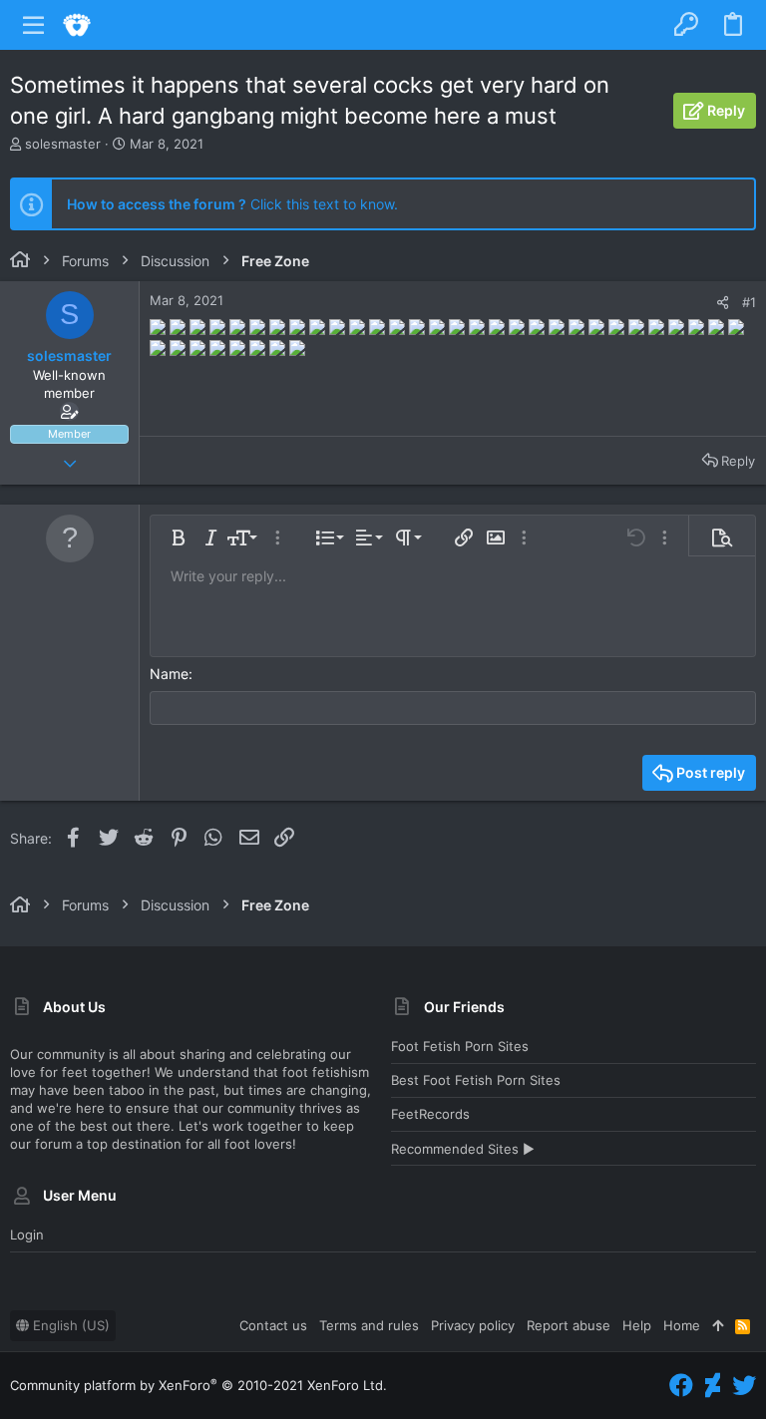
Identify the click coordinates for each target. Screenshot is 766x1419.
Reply (738, 461)
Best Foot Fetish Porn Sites (476, 1080)
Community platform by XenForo (198, 1385)
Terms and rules (369, 1325)
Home (681, 1325)
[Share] (722, 302)
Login (27, 1234)
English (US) (69, 1325)
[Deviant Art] (712, 1385)
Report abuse (568, 1325)
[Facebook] (681, 1385)
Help (636, 1325)
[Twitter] (744, 1385)
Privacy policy (473, 1325)
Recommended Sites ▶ (463, 1149)
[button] (34, 25)
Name (169, 673)
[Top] (717, 1325)
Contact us (273, 1325)
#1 (749, 302)
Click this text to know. (232, 203)
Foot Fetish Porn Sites (460, 1046)
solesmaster (63, 144)
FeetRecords (430, 1114)
